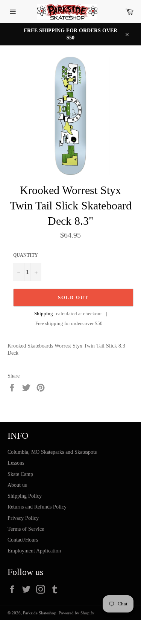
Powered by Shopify (76, 613)
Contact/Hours (23, 540)
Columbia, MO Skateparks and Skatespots (52, 452)
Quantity (25, 255)
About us (17, 485)
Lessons (16, 463)
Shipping (43, 313)
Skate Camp (20, 474)
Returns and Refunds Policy (37, 507)
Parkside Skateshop (39, 613)
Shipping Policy (25, 496)
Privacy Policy (23, 518)
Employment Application (34, 551)
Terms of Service (26, 529)
